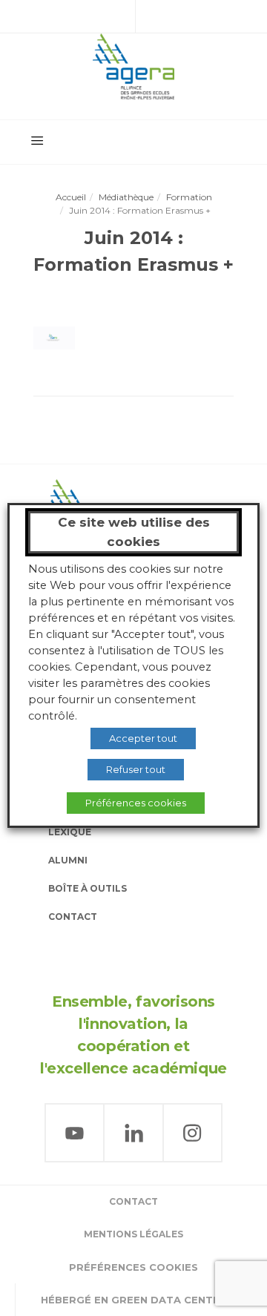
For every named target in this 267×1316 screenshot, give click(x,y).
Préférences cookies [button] (133, 1267)
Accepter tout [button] (143, 738)
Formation (189, 197)
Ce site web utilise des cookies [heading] (134, 532)
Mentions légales (133, 1234)
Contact (72, 916)
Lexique (69, 832)
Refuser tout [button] (135, 769)
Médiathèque (126, 197)
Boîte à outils (87, 888)
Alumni (68, 860)
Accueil (71, 197)
